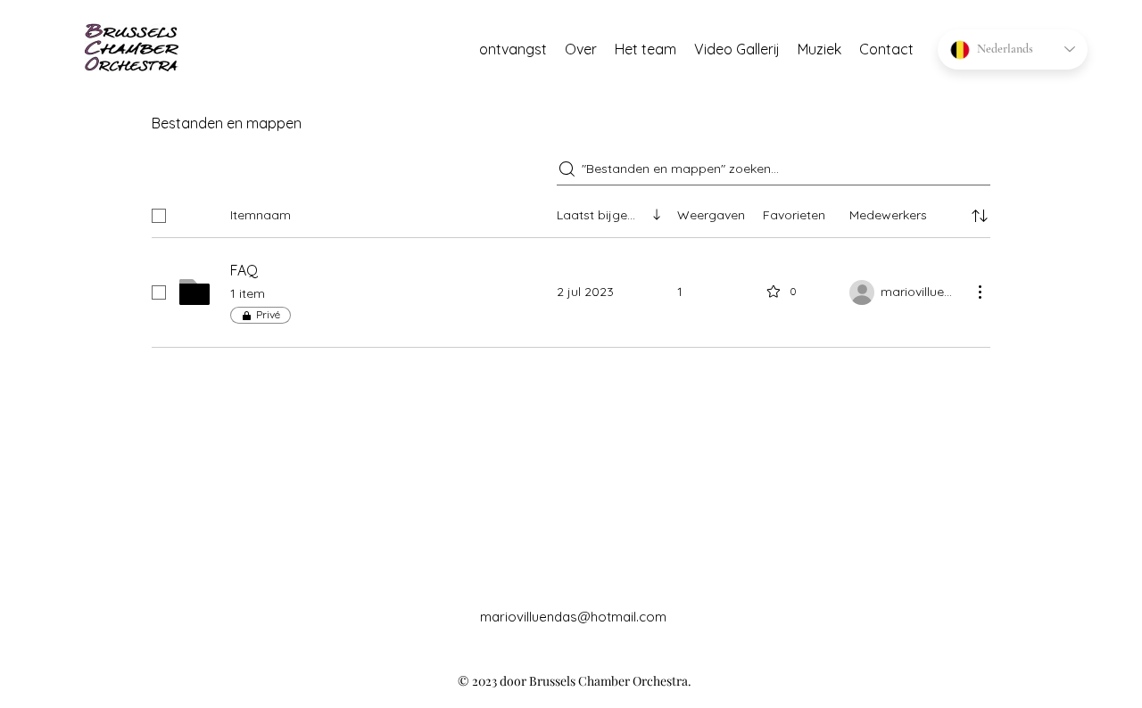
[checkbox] (159, 216)
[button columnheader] (979, 215)
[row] (571, 212)
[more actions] (979, 291)
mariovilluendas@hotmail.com (573, 616)
